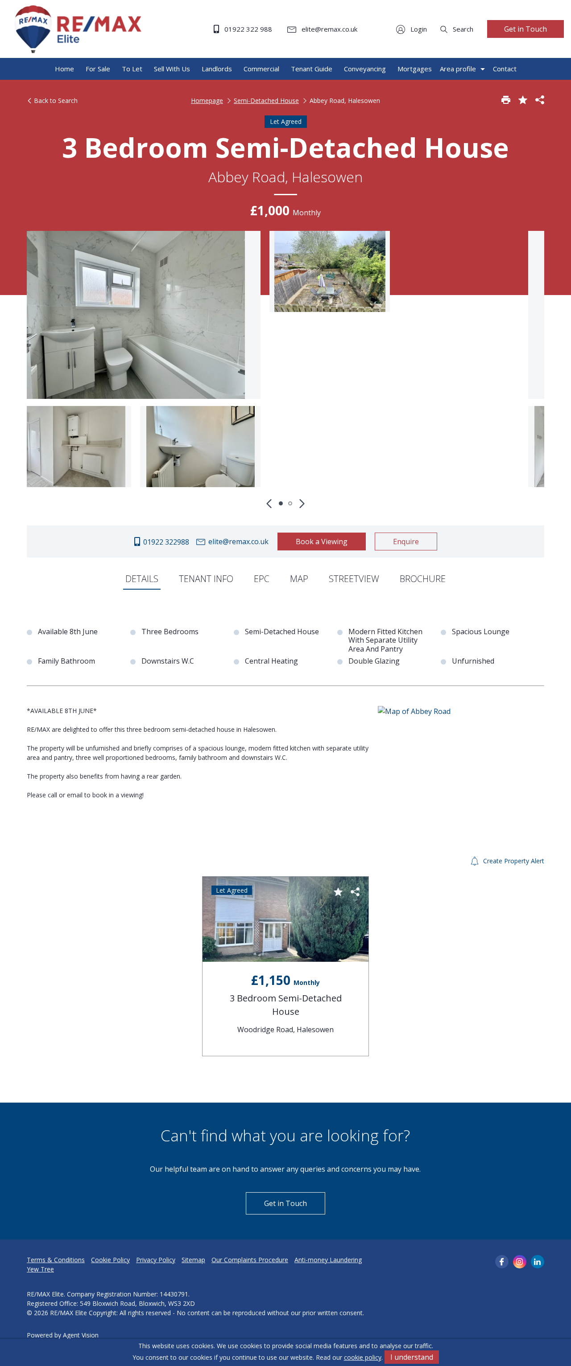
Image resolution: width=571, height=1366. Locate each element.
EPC (261, 579)
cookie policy (362, 1357)
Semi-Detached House (266, 100)
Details (141, 579)
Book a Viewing (322, 541)
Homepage (207, 100)
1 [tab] (281, 503)
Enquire (406, 541)
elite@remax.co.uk (328, 29)
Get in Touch (525, 29)
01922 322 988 (247, 29)
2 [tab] (290, 503)
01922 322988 (165, 542)
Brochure (423, 579)
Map (299, 579)
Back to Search (55, 100)
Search (462, 29)
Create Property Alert (512, 861)
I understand (411, 1357)
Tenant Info (206, 579)
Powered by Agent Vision (63, 1335)
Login (418, 29)
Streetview (354, 579)
